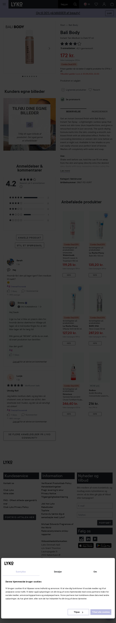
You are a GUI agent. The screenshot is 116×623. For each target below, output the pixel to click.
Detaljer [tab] (58, 571)
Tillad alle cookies (101, 612)
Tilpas (77, 612)
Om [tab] (95, 571)
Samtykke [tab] (21, 571)
